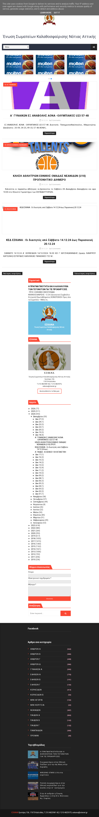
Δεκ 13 (38, 465)
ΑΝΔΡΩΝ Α (35, 649)
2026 (33, 409)
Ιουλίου (36, 507)
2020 (33, 533)
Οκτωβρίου (38, 499)
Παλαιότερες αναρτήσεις (84, 273)
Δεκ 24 (38, 422)
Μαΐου (36, 512)
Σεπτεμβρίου (38, 502)
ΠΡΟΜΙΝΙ (34, 736)
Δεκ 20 (38, 430)
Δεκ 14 (38, 462)
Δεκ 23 (38, 424)
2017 (33, 541)
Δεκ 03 (38, 489)
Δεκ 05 (38, 483)
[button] (49, 78)
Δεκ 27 (38, 419)
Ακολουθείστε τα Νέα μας (49, 391)
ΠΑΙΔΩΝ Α (35, 715)
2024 (33, 414)
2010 (33, 560)
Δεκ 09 (38, 475)
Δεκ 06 (38, 481)
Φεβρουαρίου (39, 520)
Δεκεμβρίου (38, 416)
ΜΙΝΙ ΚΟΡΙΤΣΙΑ (37, 705)
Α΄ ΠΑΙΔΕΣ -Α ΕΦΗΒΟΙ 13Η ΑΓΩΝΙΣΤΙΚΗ (50, 452)
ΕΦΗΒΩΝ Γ (35, 685)
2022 (33, 528)
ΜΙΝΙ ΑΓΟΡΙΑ (36, 700)
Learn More (45, 13)
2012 (33, 554)
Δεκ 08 (38, 478)
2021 (33, 531)
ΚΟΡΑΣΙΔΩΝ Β (37, 695)
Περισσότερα (49, 133)
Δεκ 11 (38, 470)
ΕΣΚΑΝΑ (14, 812)
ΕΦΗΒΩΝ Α (35, 674)
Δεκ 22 (38, 427)
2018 (33, 538)
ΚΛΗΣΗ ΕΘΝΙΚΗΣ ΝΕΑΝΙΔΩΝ (17, 145)
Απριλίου (37, 515)
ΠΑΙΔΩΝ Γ (35, 725)
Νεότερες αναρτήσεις (12, 273)
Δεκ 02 (38, 491)
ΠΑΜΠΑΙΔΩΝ (36, 730)
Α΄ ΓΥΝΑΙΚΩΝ (11, 85)
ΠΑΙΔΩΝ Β (35, 720)
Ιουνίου (36, 510)
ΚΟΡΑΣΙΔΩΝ (36, 690)
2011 (33, 557)
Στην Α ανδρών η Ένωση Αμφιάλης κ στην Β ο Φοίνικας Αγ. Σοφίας (54, 796)
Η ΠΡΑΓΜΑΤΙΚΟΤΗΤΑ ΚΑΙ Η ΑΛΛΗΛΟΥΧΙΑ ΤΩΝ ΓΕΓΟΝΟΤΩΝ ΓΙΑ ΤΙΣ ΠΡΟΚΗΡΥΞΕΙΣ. (54, 754)
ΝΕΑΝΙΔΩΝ (35, 710)
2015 (33, 546)
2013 (33, 552)
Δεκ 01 (38, 494)
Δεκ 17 (38, 455)
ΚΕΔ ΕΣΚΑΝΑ (11, 209)
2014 (33, 549)
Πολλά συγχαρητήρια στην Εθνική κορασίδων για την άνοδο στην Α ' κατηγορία (52, 785)
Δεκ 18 (38, 435)
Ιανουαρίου (38, 523)
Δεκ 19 (38, 432)
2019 (33, 536)
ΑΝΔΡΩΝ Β (35, 654)
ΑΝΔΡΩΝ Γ (35, 659)
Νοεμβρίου (38, 497)
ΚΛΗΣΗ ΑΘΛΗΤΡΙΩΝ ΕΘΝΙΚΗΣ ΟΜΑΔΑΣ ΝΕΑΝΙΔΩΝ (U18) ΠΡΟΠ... (50, 443)
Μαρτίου (37, 517)
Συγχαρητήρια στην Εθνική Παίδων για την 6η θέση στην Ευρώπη (54, 764)
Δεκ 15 (38, 460)
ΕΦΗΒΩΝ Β (35, 680)
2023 (33, 525)
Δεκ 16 (38, 457)
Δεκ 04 (38, 486)
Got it (57, 13)
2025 (33, 411)
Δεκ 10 (38, 473)
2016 (33, 544)
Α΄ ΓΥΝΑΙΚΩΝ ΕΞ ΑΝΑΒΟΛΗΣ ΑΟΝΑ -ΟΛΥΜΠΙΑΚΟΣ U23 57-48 (49, 115)
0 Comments (55, 120)
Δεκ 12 (38, 468)
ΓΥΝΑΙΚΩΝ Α (36, 669)
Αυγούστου (38, 504)
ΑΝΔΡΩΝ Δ (35, 664)
